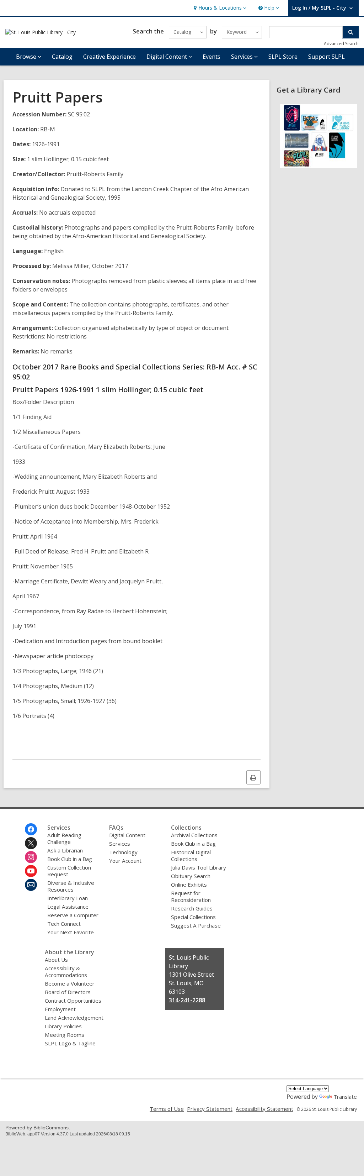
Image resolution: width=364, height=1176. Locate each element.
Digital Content (127, 835)
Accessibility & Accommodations (66, 971)
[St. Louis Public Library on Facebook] (31, 829)
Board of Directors (68, 992)
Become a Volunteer (70, 983)
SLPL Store (283, 57)
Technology (123, 852)
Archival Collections (194, 835)
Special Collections (193, 916)
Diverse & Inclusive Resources (70, 886)
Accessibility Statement (264, 1108)
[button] (219, 8)
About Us (56, 959)
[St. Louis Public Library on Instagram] (31, 857)
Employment (60, 1009)
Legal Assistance (68, 906)
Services (119, 843)
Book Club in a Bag (69, 858)
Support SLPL (326, 57)
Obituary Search (190, 876)
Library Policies (63, 1026)
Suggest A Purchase (196, 925)
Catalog (62, 57)
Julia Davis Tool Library (198, 867)
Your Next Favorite (70, 932)
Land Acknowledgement (74, 1017)
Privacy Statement (209, 1108)
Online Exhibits (189, 884)
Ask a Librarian (65, 850)
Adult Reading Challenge (64, 838)
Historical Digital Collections (191, 855)
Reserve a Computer (72, 915)
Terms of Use (167, 1108)
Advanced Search (341, 44)
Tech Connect (64, 923)
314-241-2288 (187, 1000)
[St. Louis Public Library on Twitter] (31, 843)
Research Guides (192, 908)
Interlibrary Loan (67, 898)
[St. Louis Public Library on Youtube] (31, 871)
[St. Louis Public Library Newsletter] (31, 885)
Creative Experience (109, 57)
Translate (345, 1096)
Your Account (125, 860)
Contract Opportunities (73, 1000)
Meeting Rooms (64, 1034)
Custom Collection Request (69, 871)
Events (211, 57)
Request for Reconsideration (191, 896)
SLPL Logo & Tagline (70, 1043)
